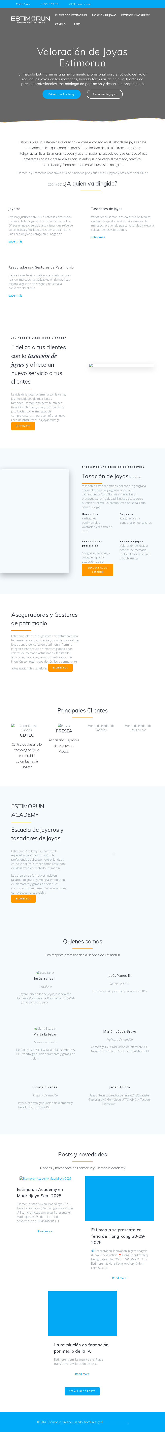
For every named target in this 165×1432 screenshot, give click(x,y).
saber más (15, 241)
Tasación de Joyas (104, 15)
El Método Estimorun (71, 15)
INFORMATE (23, 426)
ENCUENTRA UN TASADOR (97, 569)
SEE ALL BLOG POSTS (82, 1391)
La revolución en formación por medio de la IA (81, 1348)
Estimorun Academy (135, 15)
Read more (45, 1231)
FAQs (77, 24)
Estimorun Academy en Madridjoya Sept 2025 (40, 1192)
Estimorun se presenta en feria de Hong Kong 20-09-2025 (118, 1236)
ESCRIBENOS (60, 667)
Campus (60, 24)
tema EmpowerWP (115, 1422)
